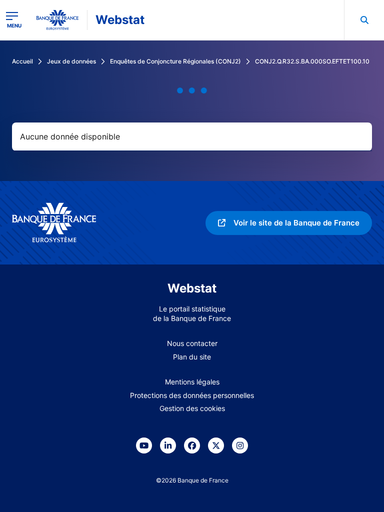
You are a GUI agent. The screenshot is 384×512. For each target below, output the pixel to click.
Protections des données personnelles (192, 395)
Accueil (22, 61)
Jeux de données (71, 61)
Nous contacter (192, 343)
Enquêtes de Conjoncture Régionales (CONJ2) (175, 61)
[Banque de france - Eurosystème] (57, 20)
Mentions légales (192, 382)
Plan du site (192, 356)
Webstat (120, 19)
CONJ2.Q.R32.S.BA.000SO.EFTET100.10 (312, 61)
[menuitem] (364, 20)
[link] (289, 223)
